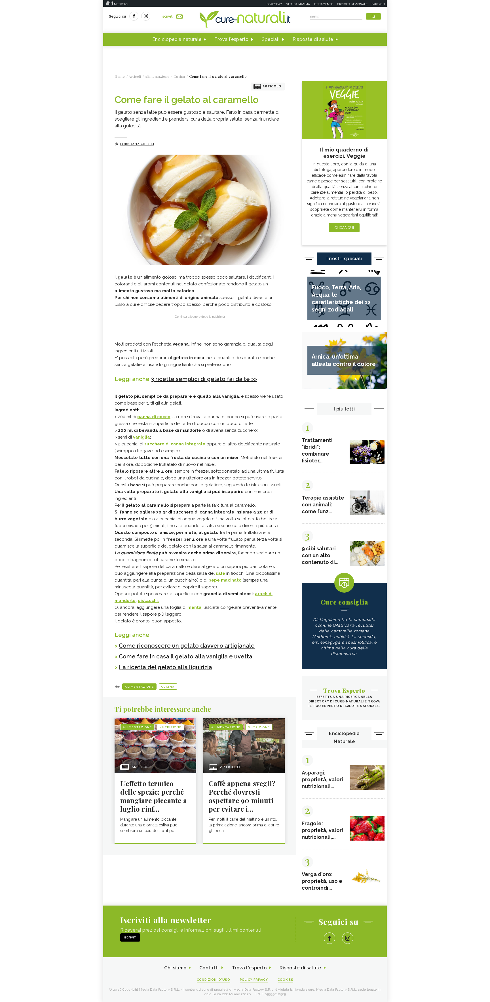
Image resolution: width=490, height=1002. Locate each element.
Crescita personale (352, 4)
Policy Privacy (254, 980)
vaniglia (141, 437)
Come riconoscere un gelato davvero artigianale (187, 645)
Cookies (285, 980)
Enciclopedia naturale (177, 39)
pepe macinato (225, 580)
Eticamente (323, 4)
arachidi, (264, 593)
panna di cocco (153, 416)
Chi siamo (175, 968)
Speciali (271, 39)
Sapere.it (378, 4)
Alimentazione (139, 686)
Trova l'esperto (231, 39)
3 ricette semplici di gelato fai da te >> (204, 379)
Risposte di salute (313, 39)
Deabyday (274, 4)
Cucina (168, 686)
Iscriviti (168, 16)
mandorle (125, 600)
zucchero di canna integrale (175, 444)
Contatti (209, 968)
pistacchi (148, 600)
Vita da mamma (298, 4)
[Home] (245, 20)
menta (194, 607)
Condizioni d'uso (213, 980)
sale (220, 573)
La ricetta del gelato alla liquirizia (165, 667)
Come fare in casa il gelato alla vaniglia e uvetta (185, 656)
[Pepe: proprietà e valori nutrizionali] (207, 580)
